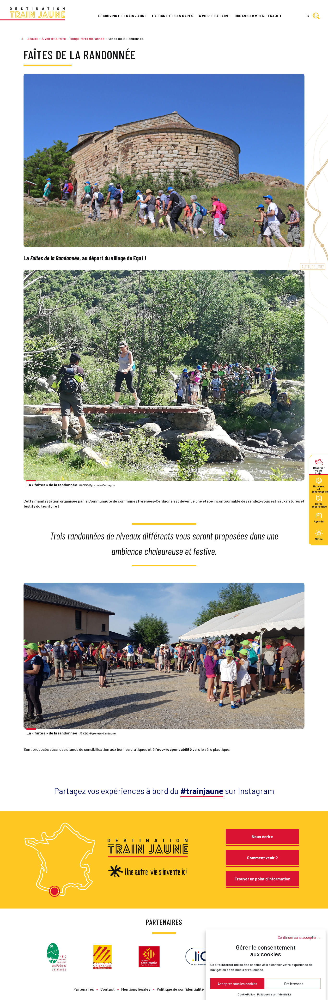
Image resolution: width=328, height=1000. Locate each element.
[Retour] (25, 38)
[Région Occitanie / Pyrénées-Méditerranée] (149, 956)
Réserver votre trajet (319, 469)
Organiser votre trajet (258, 15)
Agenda (319, 521)
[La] (164, 375)
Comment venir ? (262, 857)
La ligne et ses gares (172, 15)
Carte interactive (318, 505)
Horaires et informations (318, 487)
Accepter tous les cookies (237, 983)
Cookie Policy (246, 994)
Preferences (293, 983)
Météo (319, 539)
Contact (107, 989)
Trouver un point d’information (262, 878)
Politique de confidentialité (274, 994)
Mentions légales (135, 989)
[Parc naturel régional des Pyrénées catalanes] (56, 956)
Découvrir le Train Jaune (122, 15)
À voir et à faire (214, 15)
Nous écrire (262, 836)
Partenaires (83, 989)
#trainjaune (201, 791)
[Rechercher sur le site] (316, 16)
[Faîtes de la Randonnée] (164, 160)
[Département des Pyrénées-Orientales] (102, 956)
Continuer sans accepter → (299, 937)
